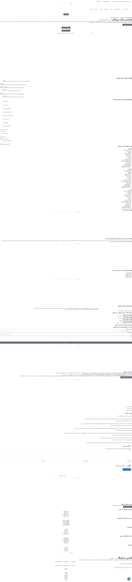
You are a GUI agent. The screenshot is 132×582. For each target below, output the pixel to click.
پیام (131, 335)
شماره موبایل (129, 332)
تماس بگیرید (130, 149)
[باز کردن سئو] (110, 9)
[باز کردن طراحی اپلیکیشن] (114, 9)
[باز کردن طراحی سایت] (122, 9)
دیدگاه (129, 449)
